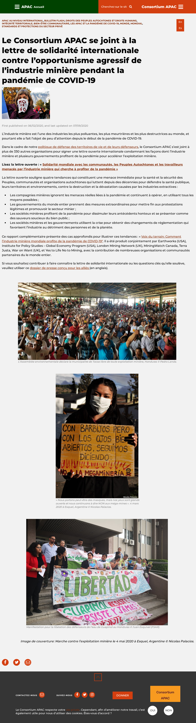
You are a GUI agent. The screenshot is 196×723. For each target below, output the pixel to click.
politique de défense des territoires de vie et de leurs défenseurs (88, 147)
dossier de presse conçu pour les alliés (60, 268)
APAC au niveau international (22, 20)
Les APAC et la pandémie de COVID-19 (94, 23)
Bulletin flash (54, 20)
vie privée (73, 710)
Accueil (39, 7)
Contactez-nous (26, 695)
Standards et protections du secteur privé (32, 26)
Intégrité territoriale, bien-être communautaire (35, 23)
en (180, 22)
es (180, 28)
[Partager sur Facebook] (5, 662)
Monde (124, 23)
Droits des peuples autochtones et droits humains (101, 20)
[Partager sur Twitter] (16, 662)
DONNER (122, 695)
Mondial (136, 23)
